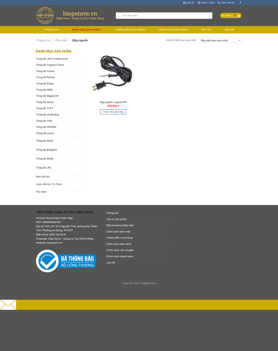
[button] (231, 15)
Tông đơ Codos (45, 71)
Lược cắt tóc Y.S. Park (49, 184)
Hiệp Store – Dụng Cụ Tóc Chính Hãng (70, 238)
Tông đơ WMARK (46, 127)
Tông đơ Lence (45, 133)
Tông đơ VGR (44, 120)
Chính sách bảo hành (173, 29)
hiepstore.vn (54, 242)
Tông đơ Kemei (45, 77)
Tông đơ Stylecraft (47, 96)
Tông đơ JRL (43, 167)
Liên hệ (229, 29)
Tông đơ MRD (44, 89)
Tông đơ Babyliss (46, 149)
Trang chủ (51, 29)
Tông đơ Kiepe (45, 83)
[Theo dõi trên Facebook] (240, 2)
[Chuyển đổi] (77, 140)
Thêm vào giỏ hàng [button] (113, 111)
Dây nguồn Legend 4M (113, 102)
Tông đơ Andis (44, 158)
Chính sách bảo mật (118, 231)
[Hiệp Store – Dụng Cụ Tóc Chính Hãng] (70, 15)
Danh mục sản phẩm (86, 29)
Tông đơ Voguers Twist (50, 65)
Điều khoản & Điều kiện (120, 225)
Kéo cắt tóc (43, 176)
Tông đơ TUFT (44, 108)
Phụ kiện (61, 40)
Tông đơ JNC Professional (52, 58)
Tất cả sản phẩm (116, 219)
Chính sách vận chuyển (120, 250)
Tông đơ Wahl (44, 140)
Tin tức (206, 29)
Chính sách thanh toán (119, 256)
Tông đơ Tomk (45, 102)
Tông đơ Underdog (47, 114)
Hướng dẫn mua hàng (130, 29)
